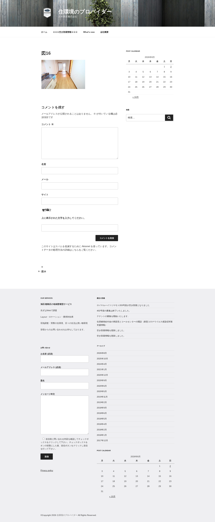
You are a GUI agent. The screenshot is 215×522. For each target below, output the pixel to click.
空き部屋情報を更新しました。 (111, 330)
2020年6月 (102, 386)
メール (44, 179)
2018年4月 (102, 424)
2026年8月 (102, 353)
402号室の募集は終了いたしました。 (114, 311)
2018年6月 (102, 413)
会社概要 (104, 32)
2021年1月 (102, 369)
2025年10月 (102, 358)
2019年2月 (102, 402)
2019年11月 (102, 397)
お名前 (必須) (47, 354)
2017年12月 (102, 440)
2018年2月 (102, 429)
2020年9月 (102, 380)
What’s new (89, 32)
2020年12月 (102, 375)
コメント (47, 124)
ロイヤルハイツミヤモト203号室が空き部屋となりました (123, 305)
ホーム (44, 32)
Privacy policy (47, 470)
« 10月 (136, 97)
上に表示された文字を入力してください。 (63, 218)
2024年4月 (102, 364)
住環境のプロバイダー (85, 12)
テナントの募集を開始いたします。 (113, 316)
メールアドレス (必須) (51, 367)
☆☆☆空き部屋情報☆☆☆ (65, 32)
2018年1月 (102, 435)
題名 (43, 380)
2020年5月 (102, 391)
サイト (44, 194)
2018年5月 (102, 419)
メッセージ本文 (48, 394)
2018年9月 (102, 408)
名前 (43, 164)
